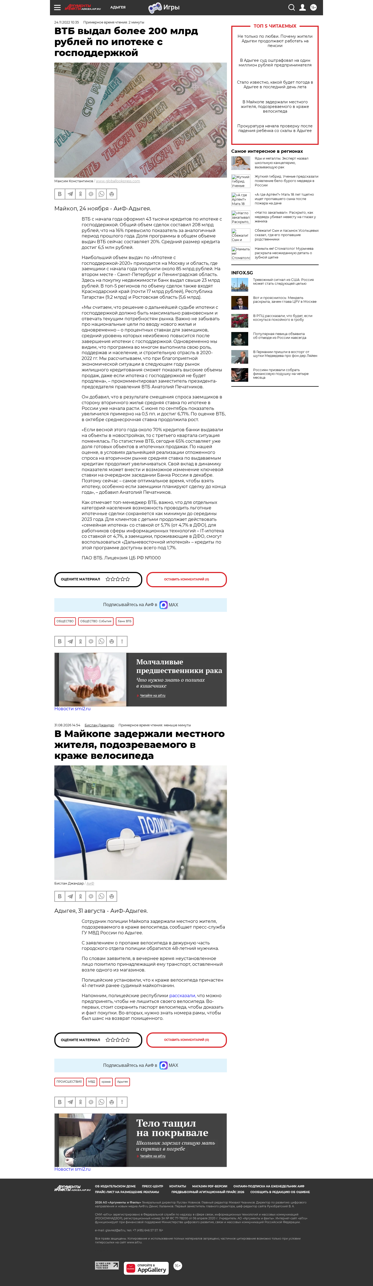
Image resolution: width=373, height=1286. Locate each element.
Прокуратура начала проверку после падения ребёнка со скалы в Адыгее (275, 128)
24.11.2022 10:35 (66, 22)
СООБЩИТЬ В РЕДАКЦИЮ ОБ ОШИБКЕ (280, 1192)
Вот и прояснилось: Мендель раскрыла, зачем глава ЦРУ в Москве (284, 300)
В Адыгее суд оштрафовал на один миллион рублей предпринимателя (275, 62)
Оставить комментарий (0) (186, 579)
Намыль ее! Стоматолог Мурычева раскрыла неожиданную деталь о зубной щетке (284, 252)
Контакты (177, 1186)
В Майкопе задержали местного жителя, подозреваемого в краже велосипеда (275, 107)
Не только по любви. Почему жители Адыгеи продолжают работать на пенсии (275, 41)
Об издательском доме (115, 1186)
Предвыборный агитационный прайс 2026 (207, 1192)
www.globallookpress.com (118, 181)
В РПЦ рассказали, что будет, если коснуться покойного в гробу (282, 318)
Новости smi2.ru (72, 708)
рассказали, (183, 995)
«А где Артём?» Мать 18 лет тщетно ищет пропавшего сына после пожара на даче (284, 198)
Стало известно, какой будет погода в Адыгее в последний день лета (275, 84)
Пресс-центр (152, 1186)
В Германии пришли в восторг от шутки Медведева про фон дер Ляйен (285, 354)
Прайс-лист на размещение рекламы (127, 1192)
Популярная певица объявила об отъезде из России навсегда (279, 336)
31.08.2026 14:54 (67, 725)
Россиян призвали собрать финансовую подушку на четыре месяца (281, 374)
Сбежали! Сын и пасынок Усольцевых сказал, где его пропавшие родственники (287, 234)
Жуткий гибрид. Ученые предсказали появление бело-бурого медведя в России (286, 180)
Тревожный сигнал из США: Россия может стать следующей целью (283, 282)
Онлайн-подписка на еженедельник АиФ (268, 1186)
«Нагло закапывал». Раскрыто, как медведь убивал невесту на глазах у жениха (285, 216)
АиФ (90, 883)
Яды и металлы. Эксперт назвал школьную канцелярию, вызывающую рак (282, 162)
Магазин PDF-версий (209, 1186)
